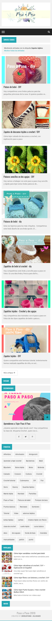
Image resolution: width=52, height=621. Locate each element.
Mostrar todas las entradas (14, 51)
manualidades (9, 540)
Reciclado (23, 507)
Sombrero (35, 507)
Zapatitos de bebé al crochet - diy (18, 266)
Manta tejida (8, 494)
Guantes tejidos (28, 487)
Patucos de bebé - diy (13, 221)
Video (16, 513)
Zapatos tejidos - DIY (12, 356)
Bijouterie (7, 467)
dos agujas (16, 533)
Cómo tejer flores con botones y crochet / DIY (31, 578)
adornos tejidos (29, 513)
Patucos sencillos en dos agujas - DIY (19, 176)
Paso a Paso (8, 500)
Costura (29, 474)
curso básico (39, 526)
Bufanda (41, 467)
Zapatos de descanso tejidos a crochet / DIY (22, 132)
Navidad (21, 494)
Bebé (41, 461)
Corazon (18, 474)
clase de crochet (10, 526)
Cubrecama (24, 481)
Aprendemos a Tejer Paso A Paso (17, 423)
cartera (20, 520)
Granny (15, 487)
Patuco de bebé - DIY (12, 87)
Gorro (6, 487)
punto (31, 540)
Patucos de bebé (24, 500)
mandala (43, 533)
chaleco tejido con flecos (37, 520)
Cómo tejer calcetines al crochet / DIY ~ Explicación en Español (29, 566)
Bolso (31, 467)
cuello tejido (24, 526)
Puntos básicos (9, 507)
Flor (42, 481)
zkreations (26, 616)
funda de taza (30, 533)
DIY (34, 481)
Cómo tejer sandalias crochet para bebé (29, 553)
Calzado (7, 474)
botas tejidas (8, 520)
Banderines (30, 461)
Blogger (37, 616)
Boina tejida (19, 467)
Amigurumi (33, 454)
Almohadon (19, 454)
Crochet (39, 474)
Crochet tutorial (9, 481)
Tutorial (6, 513)
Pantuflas (32, 494)
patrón (21, 540)
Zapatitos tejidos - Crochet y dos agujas (20, 311)
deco (5, 533)
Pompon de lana (41, 500)
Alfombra (7, 454)
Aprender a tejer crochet (12, 461)
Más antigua (9, 373)
